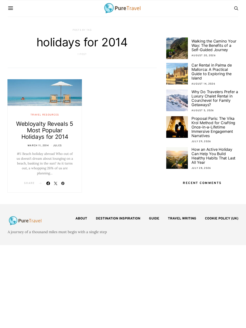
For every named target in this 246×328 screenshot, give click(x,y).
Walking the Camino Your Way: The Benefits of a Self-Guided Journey (213, 45)
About (81, 219)
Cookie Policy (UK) (221, 219)
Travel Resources (45, 114)
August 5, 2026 (202, 110)
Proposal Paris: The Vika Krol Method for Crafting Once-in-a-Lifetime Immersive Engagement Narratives (213, 127)
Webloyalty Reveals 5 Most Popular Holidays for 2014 (44, 130)
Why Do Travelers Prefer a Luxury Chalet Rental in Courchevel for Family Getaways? (214, 98)
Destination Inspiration (118, 219)
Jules (57, 145)
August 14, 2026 (203, 83)
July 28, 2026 (201, 168)
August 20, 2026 (203, 55)
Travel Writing (182, 219)
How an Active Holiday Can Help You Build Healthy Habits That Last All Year (213, 156)
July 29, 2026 (201, 141)
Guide (154, 219)
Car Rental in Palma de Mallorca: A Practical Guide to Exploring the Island (211, 71)
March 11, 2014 (38, 145)
